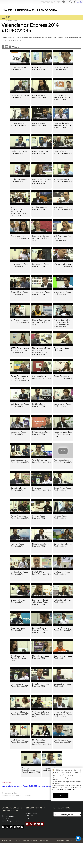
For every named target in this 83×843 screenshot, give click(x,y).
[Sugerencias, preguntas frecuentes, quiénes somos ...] (63, 1)
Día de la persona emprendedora (29, 10)
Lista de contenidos (10, 21)
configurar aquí (57, 789)
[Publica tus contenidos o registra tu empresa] (67, 1)
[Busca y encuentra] (71, 1)
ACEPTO (61, 795)
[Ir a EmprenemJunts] (49, 3)
